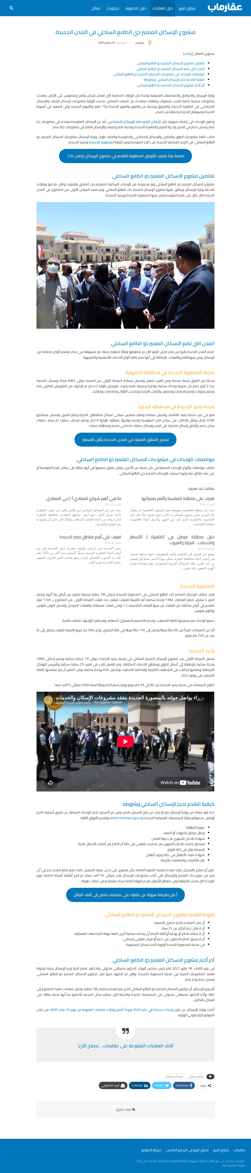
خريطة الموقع (151, 1150)
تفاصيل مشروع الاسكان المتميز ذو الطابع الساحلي (171, 63)
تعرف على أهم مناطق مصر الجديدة (90, 537)
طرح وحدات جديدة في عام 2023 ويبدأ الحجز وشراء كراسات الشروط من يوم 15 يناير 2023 (116, 1009)
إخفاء (188, 53)
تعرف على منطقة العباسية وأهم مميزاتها (177, 498)
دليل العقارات (162, 8)
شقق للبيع (187, 8)
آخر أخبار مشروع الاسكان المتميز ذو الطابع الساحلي (171, 85)
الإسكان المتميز (175, 1076)
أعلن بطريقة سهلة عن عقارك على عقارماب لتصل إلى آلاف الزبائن (125, 894)
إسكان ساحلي (196, 1076)
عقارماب (239, 1150)
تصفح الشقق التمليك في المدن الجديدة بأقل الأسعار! (125, 439)
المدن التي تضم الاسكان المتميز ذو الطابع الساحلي (170, 69)
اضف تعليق (124, 1109)
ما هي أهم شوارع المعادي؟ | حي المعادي (83, 498)
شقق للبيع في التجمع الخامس (187, 1150)
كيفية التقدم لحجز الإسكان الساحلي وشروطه (174, 79)
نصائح (95, 8)
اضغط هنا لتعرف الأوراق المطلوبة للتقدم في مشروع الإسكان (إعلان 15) (125, 155)
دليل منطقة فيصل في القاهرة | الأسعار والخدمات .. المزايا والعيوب (172, 540)
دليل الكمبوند (135, 8)
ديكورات (112, 8)
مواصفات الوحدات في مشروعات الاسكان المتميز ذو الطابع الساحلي (159, 74)
